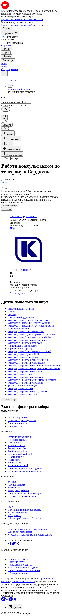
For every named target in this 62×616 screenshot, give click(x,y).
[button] (4, 63)
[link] (6, 56)
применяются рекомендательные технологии (28, 580)
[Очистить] (5, 109)
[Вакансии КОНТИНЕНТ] (34, 249)
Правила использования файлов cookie (22, 25)
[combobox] (16, 102)
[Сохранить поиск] (4, 117)
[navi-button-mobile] (4, 73)
